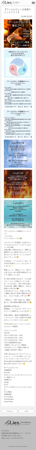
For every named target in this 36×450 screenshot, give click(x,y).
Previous (9, 411)
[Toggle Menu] (33, 3)
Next (26, 411)
